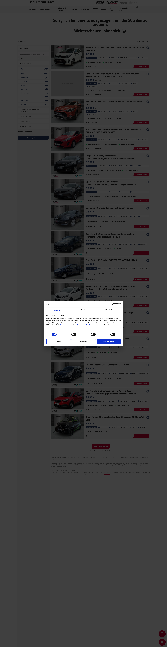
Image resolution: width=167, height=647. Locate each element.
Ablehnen (58, 341)
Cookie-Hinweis (65, 325)
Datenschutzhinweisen (84, 325)
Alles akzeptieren (108, 341)
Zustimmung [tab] (57, 310)
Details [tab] (83, 310)
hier (112, 325)
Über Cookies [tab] (109, 310)
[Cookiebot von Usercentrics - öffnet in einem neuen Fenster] (113, 304)
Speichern (83, 341)
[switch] (73, 334)
